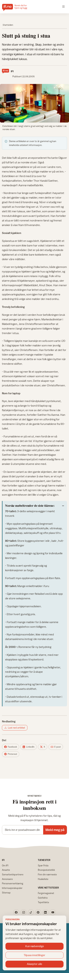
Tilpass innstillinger (34, 955)
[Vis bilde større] (34, 103)
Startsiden (8, 25)
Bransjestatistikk (46, 869)
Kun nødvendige (34, 946)
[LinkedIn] (45, 912)
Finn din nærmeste (47, 874)
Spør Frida (43, 865)
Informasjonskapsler (12, 888)
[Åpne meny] (63, 6)
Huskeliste (43, 879)
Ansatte (6, 869)
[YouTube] (53, 912)
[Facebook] (16, 912)
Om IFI (5, 865)
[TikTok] (31, 912)
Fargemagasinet (46, 893)
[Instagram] (24, 912)
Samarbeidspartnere (12, 874)
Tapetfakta (43, 902)
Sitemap (6, 892)
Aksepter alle (34, 963)
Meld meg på (54, 830)
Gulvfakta (43, 897)
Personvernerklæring (12, 883)
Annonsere (7, 879)
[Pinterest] (38, 912)
